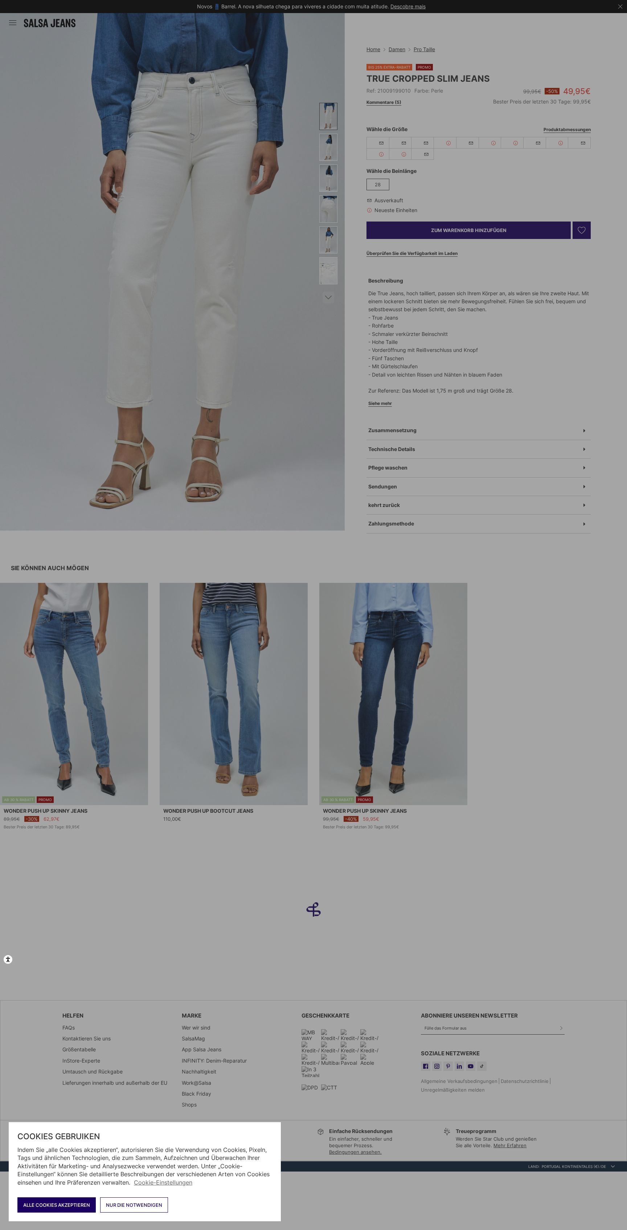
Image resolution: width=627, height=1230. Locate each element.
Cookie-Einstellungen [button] (163, 1182)
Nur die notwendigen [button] (134, 1205)
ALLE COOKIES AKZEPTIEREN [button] (56, 1205)
